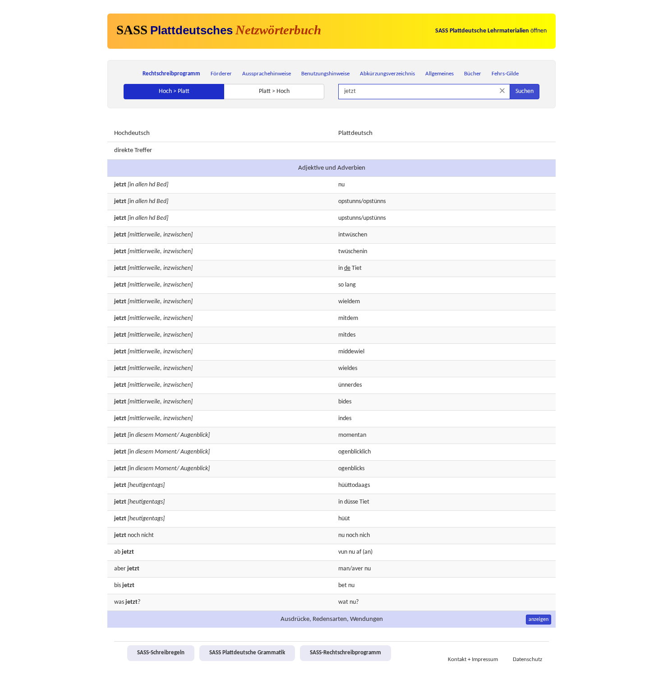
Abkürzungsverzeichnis (387, 74)
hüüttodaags (354, 485)
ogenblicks (351, 468)
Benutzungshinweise (325, 74)
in (340, 268)
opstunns (349, 201)
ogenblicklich (354, 452)
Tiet (357, 268)
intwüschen (352, 234)
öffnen (491, 31)
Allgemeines (439, 74)
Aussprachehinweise (266, 74)
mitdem (348, 318)
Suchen (525, 91)
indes (344, 418)
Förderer (221, 74)
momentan (352, 435)
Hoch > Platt (174, 91)
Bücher (472, 74)
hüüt (344, 518)
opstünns (374, 201)
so (341, 285)
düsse (351, 502)
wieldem (349, 301)
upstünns (374, 218)
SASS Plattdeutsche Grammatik (247, 653)
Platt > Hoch (274, 91)
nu (341, 184)
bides (344, 401)
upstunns (349, 218)
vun (342, 552)
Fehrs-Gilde (505, 74)
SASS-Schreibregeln (160, 653)
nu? (354, 602)
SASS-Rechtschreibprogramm (345, 653)
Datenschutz (527, 659)
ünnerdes (350, 385)
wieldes (347, 368)
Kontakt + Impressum (473, 659)
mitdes (346, 335)
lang (350, 285)
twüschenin (352, 251)
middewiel (351, 351)
